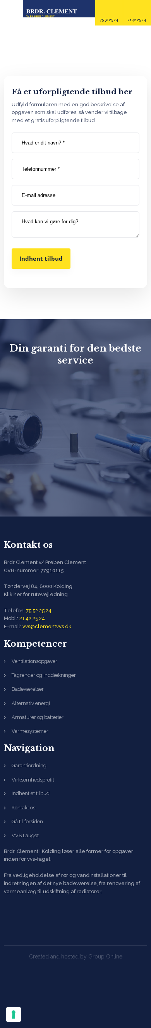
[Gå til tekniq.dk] (75, 402)
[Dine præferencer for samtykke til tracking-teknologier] (13, 1014)
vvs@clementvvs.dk (46, 626)
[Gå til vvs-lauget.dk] (75, 440)
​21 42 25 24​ (32, 618)
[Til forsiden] (51, 13)
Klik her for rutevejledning (36, 594)
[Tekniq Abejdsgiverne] (38, 920)
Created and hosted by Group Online (75, 956)
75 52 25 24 (38, 610)
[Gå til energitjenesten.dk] (75, 478)
